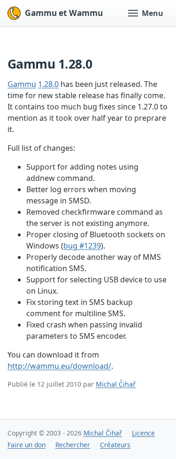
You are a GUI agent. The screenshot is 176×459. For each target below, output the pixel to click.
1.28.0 (48, 84)
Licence (143, 432)
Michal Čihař (116, 384)
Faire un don (27, 444)
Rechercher (72, 444)
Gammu (22, 84)
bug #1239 (82, 246)
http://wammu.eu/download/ (59, 366)
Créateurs (115, 444)
